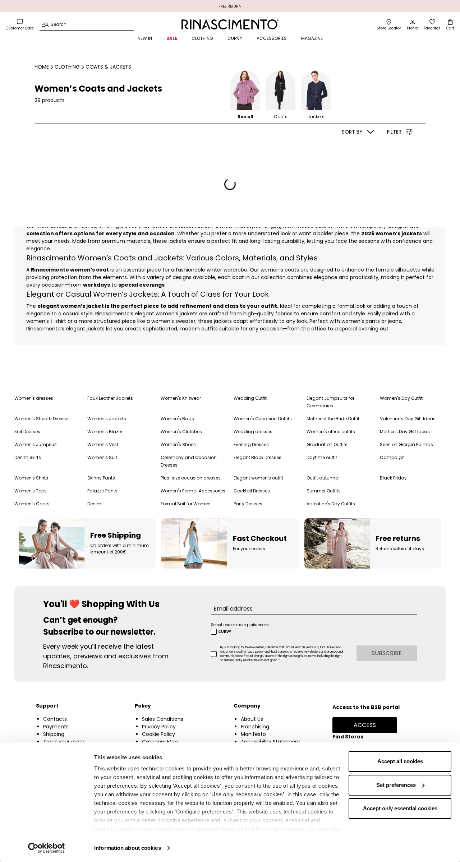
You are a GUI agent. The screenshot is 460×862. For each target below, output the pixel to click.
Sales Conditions (162, 719)
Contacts (55, 719)
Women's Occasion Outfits (263, 419)
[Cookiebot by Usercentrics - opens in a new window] (46, 848)
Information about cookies (127, 848)
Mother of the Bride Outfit (333, 419)
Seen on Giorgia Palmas (406, 444)
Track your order (63, 741)
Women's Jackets (106, 419)
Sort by (352, 131)
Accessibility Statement (270, 741)
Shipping (53, 734)
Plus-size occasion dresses (191, 478)
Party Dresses (248, 504)
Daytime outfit (322, 457)
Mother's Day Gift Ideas (405, 431)
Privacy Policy (159, 726)
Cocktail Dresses (252, 491)
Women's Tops (30, 491)
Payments (56, 726)
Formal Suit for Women (186, 504)
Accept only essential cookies (400, 808)
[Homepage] (230, 24)
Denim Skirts (27, 457)
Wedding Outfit (250, 398)
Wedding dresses (253, 431)
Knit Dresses (27, 431)
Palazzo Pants (102, 491)
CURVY (234, 38)
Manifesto (253, 734)
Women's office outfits (331, 431)
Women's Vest (102, 444)
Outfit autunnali (324, 478)
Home (41, 66)
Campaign (392, 457)
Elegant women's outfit (258, 478)
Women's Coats (32, 504)
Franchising (255, 726)
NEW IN (145, 38)
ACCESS (365, 725)
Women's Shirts (31, 478)
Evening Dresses (251, 444)
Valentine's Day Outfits (331, 504)
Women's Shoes (178, 444)
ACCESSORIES (272, 38)
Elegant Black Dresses (257, 457)
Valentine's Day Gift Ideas (408, 419)
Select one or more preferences (240, 624)
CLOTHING (202, 38)
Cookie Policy (158, 734)
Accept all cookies (400, 761)
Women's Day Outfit (401, 398)
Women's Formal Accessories (193, 491)
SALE (171, 38)
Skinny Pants (101, 478)
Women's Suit (102, 457)
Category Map (160, 741)
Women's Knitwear (181, 398)
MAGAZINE (312, 38)
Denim (94, 504)
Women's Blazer (104, 431)
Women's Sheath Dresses (42, 419)
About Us (252, 719)
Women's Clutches (181, 431)
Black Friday (393, 478)
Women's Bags (177, 419)
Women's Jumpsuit (35, 444)
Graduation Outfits (327, 444)
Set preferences (396, 785)
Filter (394, 131)
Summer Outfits (324, 491)
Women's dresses (33, 398)
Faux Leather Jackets (110, 398)
